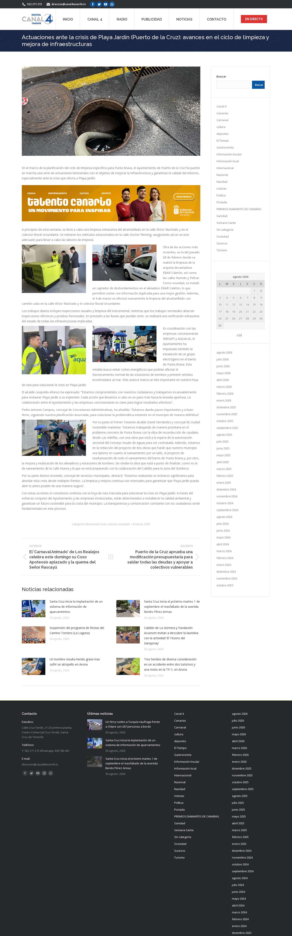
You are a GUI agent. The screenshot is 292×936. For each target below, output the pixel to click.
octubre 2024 (225, 503)
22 (254, 311)
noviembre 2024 (227, 496)
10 (219, 304)
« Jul (239, 335)
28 (247, 318)
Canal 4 (221, 106)
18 (226, 311)
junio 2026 (223, 366)
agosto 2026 (224, 352)
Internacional (225, 168)
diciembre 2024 (226, 489)
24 (219, 318)
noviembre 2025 (227, 414)
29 (254, 318)
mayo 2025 (223, 455)
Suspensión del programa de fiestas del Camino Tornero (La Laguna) (77, 630)
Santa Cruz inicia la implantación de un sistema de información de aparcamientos (76, 606)
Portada (222, 202)
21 (247, 311)
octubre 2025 (225, 421)
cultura (221, 127)
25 (226, 318)
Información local (95, 524)
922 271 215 (34, 4)
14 (247, 304)
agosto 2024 (224, 517)
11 (226, 304)
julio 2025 (223, 441)
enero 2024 (224, 565)
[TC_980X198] (111, 220)
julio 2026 (223, 359)
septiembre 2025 (227, 428)
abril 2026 (223, 380)
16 (261, 304)
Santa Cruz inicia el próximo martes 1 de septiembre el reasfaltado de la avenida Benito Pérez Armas (172, 606)
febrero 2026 (225, 393)
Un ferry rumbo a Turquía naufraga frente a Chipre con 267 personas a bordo (132, 724)
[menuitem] (68, 19)
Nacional (222, 175)
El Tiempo (223, 141)
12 (233, 304)
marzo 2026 (224, 387)
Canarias (222, 113)
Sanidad (222, 216)
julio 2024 (223, 524)
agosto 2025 (224, 435)
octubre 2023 (225, 585)
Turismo (222, 250)
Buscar (221, 76)
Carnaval (222, 120)
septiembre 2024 (227, 510)
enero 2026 (224, 400)
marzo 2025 (224, 469)
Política (221, 195)
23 (261, 311)
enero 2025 (224, 482)
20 (240, 311)
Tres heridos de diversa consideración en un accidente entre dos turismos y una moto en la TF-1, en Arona (170, 664)
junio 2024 (223, 530)
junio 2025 (223, 448)
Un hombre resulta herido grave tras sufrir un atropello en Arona (75, 661)
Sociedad (124, 524)
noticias (112, 524)
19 (233, 311)
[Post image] (33, 608)
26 (233, 318)
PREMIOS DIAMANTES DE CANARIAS (239, 209)
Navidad (222, 182)
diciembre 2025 (226, 407)
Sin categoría (225, 230)
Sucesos (222, 243)
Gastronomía (225, 147)
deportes (223, 134)
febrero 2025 (225, 476)
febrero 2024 (225, 558)
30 (261, 318)
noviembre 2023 (227, 578)
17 (219, 311)
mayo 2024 (223, 537)
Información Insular (229, 154)
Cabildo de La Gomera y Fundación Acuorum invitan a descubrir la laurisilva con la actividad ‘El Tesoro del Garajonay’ (171, 635)
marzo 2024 (224, 551)
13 (240, 304)
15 (254, 304)
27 (240, 318)
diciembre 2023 (226, 571)
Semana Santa (226, 223)
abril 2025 (223, 462)
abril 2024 (223, 544)
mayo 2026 (223, 373)
